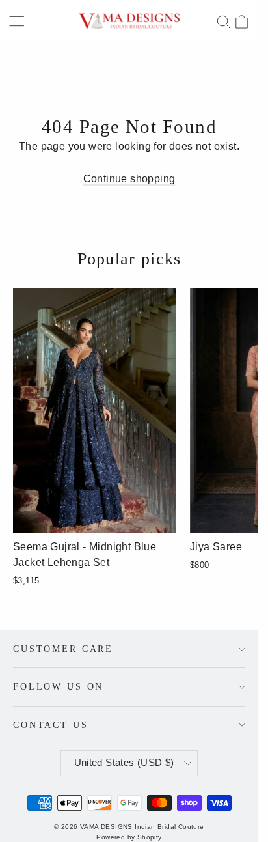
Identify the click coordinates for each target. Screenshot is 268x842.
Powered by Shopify (128, 837)
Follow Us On (58, 686)
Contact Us (50, 725)
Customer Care (63, 648)
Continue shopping (129, 178)
